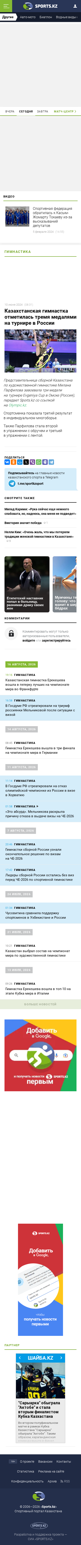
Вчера (10, 111)
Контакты (63, 1461)
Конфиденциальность (27, 1481)
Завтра (42, 111)
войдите (28, 640)
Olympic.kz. (18, 405)
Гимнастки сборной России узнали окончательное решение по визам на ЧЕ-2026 (33, 854)
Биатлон (46, 17)
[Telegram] (50, 462)
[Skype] (44, 462)
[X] (25, 462)
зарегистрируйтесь (56, 640)
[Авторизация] (76, 5)
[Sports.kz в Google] (40, 1090)
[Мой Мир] (19, 462)
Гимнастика (17, 252)
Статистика (25, 1471)
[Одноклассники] (12, 462)
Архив (52, 1481)
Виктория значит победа (23, 523)
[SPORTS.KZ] (40, 1280)
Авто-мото (28, 17)
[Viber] (31, 462)
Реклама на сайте (51, 1471)
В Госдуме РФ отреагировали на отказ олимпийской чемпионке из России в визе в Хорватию (40, 790)
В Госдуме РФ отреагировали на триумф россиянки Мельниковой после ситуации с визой (40, 710)
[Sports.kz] (40, 6)
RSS (67, 1481)
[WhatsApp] (38, 462)
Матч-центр (64, 111)
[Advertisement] (41, 65)
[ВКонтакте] (6, 462)
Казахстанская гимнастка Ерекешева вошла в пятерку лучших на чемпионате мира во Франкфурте (37, 684)
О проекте (27, 1461)
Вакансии (45, 1461)
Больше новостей (40, 1004)
